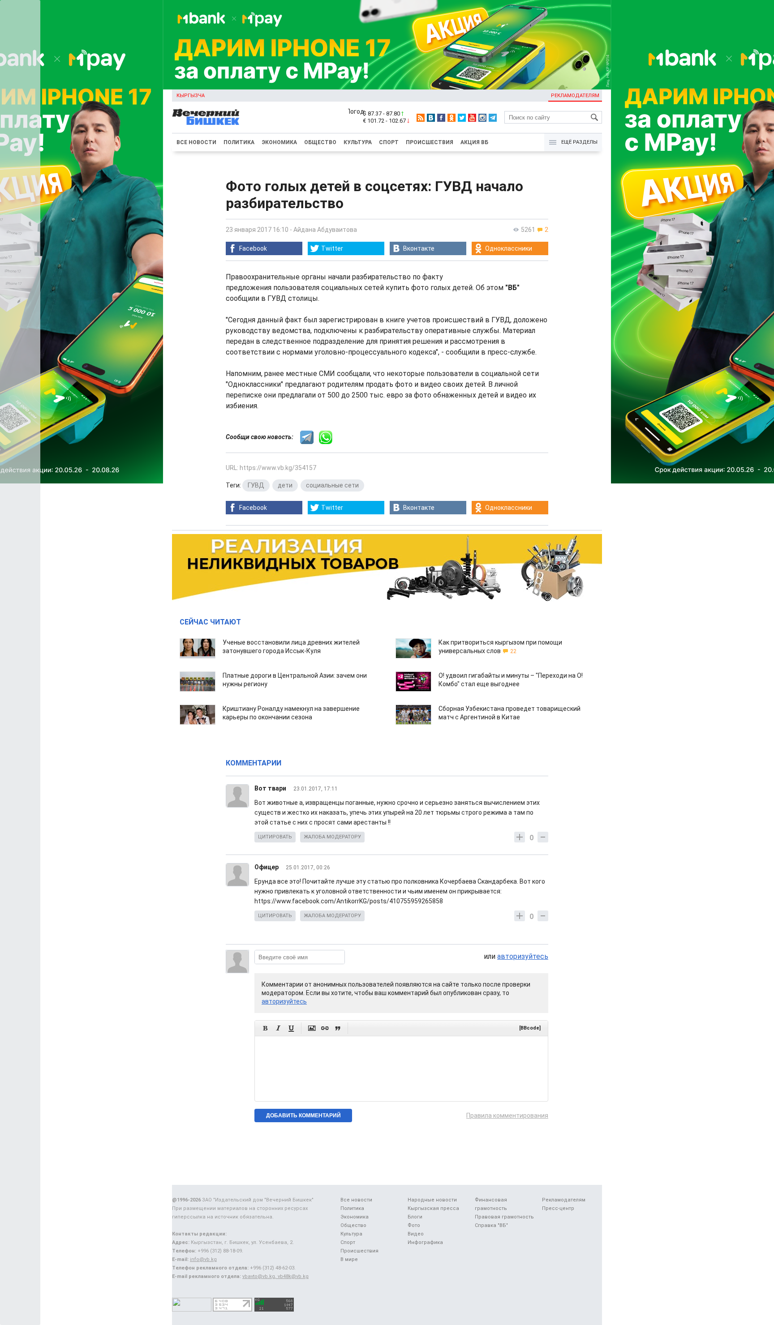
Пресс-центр (558, 1208)
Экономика (279, 142)
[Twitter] (462, 118)
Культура (358, 142)
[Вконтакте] (431, 118)
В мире (349, 1259)
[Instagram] (482, 118)
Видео (416, 1234)
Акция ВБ (474, 142)
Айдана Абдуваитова (325, 229)
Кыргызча (190, 95)
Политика (239, 142)
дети (285, 485)
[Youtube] (472, 118)
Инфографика (425, 1242)
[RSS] (421, 118)
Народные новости (432, 1200)
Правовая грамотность (504, 1217)
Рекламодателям (575, 95)
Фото (414, 1225)
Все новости (196, 142)
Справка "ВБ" (491, 1225)
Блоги (415, 1217)
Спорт (389, 142)
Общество (320, 142)
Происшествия (429, 142)
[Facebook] (441, 118)
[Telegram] (493, 118)
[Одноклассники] (451, 118)
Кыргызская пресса (433, 1208)
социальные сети (332, 485)
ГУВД (256, 485)
